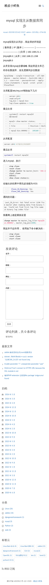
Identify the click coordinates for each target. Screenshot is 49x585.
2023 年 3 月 (10, 450)
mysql (5, 32)
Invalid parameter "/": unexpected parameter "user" (24, 364)
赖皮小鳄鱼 (37, 581)
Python (9, 526)
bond (42, 555)
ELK (27, 551)
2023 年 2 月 (10, 454)
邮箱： (8, 265)
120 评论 (35, 32)
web (8, 530)
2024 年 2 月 (10, 429)
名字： (8, 254)
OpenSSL (7, 555)
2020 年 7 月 (10, 488)
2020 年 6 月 (10, 493)
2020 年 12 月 (10, 480)
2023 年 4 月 (10, 446)
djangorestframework (14, 517)
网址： (8, 277)
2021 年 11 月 (10, 471)
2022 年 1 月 (10, 467)
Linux (9, 509)
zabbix (9, 513)
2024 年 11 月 (10, 412)
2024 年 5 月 (10, 420)
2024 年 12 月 (10, 407)
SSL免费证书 (21, 555)
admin (29, 32)
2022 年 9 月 (10, 463)
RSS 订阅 (9, 569)
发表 (9, 324)
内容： (8, 288)
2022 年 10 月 (10, 458)
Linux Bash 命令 (9, 546)
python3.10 (8, 560)
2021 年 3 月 (10, 475)
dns (33, 555)
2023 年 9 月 (10, 437)
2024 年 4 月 (10, 424)
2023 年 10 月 (10, 433)
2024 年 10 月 (10, 416)
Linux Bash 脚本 (27, 546)
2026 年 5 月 (10, 394)
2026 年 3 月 (10, 399)
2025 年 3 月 (10, 403)
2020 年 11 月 (10, 484)
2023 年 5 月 (10, 441)
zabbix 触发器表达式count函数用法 (18, 352)
